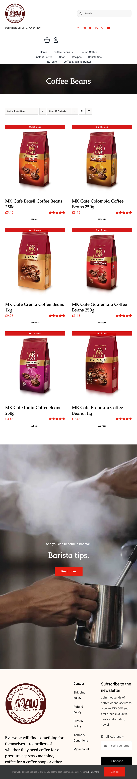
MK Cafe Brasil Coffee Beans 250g (33, 204)
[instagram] (84, 28)
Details (36, 219)
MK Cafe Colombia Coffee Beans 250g (98, 204)
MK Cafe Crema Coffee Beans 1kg (34, 307)
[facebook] (78, 28)
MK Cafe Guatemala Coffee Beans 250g (99, 307)
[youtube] (108, 28)
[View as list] (89, 111)
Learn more (93, 771)
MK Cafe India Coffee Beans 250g (33, 410)
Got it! (115, 772)
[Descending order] (42, 111)
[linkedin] (96, 28)
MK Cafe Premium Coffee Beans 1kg (97, 410)
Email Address (112, 736)
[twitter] (90, 28)
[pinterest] (102, 28)
